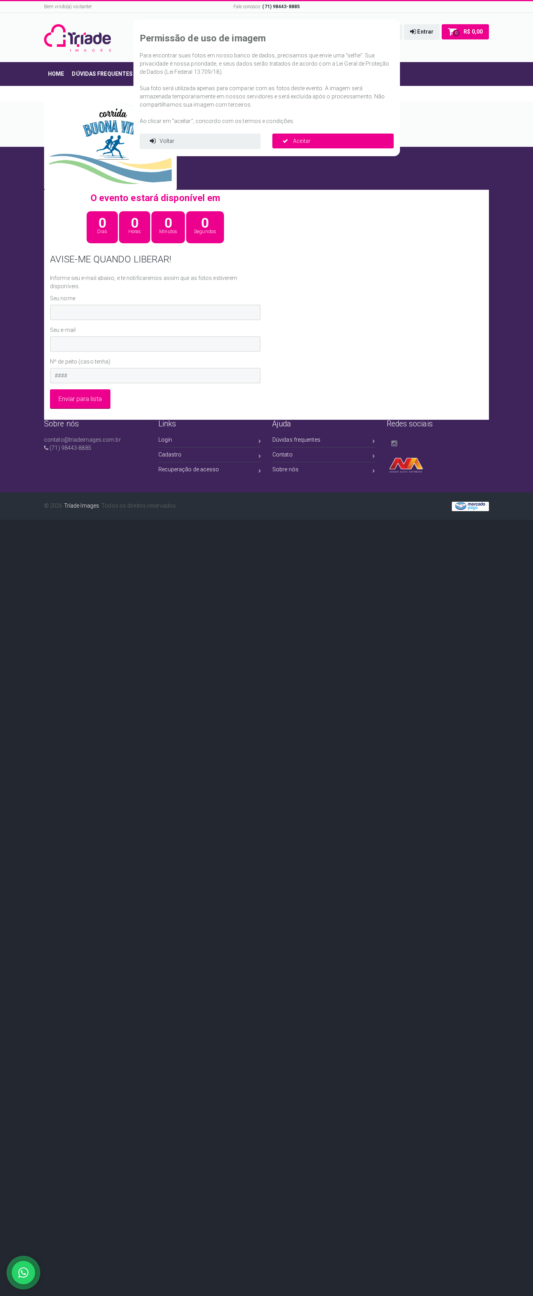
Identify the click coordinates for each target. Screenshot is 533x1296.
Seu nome (62, 298)
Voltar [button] (167, 141)
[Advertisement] (234, 575)
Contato (282, 454)
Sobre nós (285, 469)
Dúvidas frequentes (296, 440)
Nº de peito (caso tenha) (80, 361)
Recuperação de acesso (188, 469)
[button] (422, 32)
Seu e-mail (63, 330)
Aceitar (301, 141)
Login (165, 440)
